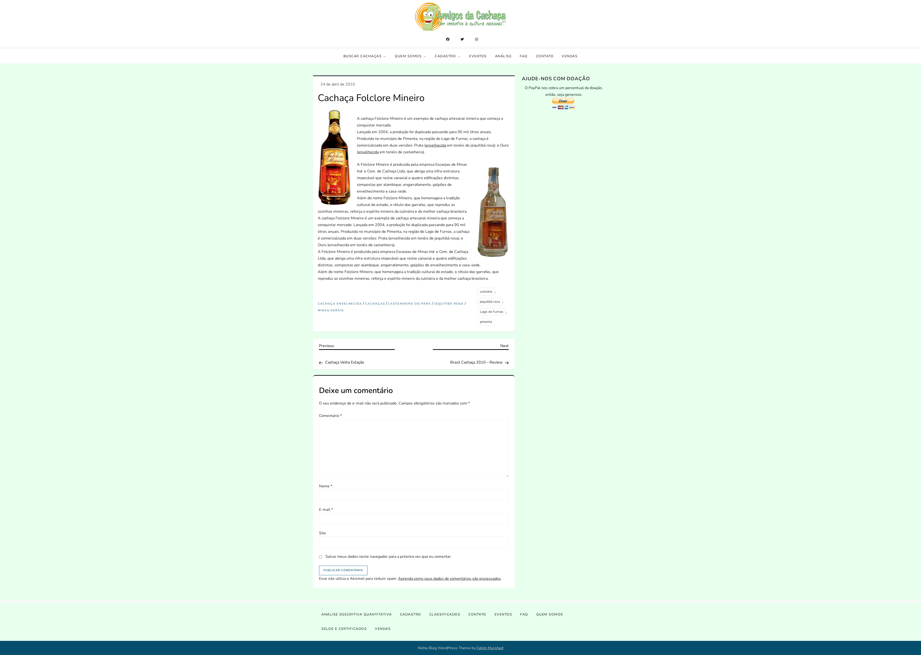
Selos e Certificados (344, 629)
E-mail (326, 509)
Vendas (570, 56)
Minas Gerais (331, 310)
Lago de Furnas (491, 311)
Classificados (444, 614)
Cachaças (375, 304)
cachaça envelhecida (340, 304)
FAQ (524, 56)
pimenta (486, 321)
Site (322, 533)
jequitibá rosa (449, 304)
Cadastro (445, 56)
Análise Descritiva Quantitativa (356, 614)
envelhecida (435, 145)
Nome (325, 486)
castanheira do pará (409, 304)
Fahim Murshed (489, 648)
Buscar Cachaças (362, 56)
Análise (503, 56)
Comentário (330, 415)
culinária (486, 291)
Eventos (478, 56)
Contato (545, 56)
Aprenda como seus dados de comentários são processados (449, 578)
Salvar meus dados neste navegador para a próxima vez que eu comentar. (388, 556)
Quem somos (408, 56)
